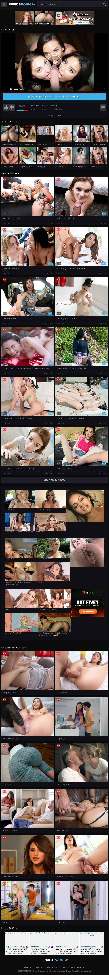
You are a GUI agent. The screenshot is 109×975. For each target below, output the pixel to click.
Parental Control (73, 967)
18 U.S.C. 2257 (53, 967)
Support (28, 967)
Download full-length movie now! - (54, 97)
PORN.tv (22, 4)
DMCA (39, 967)
